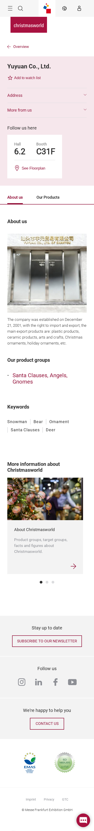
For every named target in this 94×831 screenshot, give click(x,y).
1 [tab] (41, 582)
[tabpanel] (45, 526)
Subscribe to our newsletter (47, 641)
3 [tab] (53, 582)
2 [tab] (47, 582)
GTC (65, 799)
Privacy (49, 799)
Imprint (31, 799)
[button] (47, 95)
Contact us (47, 723)
